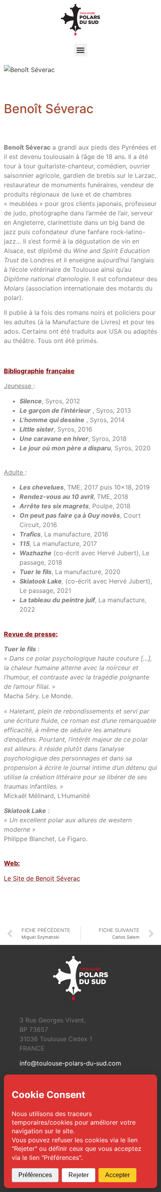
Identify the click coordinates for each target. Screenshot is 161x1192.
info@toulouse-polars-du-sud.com (70, 1063)
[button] (80, 49)
